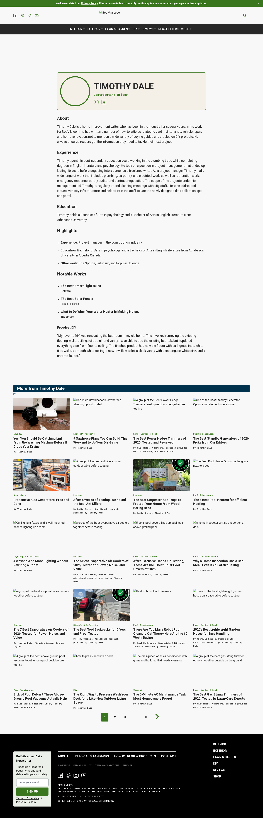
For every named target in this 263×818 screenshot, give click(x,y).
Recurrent (71, 796)
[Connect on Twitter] (103, 102)
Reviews (148, 29)
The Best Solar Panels (77, 299)
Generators (19, 495)
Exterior (93, 29)
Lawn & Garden (116, 29)
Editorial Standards (91, 756)
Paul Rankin (144, 643)
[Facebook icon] (60, 775)
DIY (135, 29)
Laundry (17, 434)
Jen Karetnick (161, 643)
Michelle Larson (86, 574)
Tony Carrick (84, 638)
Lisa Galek (23, 703)
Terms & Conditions (107, 765)
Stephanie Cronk (41, 703)
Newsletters (168, 29)
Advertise (64, 765)
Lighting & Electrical (26, 556)
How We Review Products (135, 756)
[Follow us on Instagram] (30, 15)
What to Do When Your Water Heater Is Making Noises (100, 311)
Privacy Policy (89, 3)
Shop (217, 776)
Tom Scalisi (144, 574)
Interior (75, 29)
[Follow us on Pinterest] (23, 15)
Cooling (137, 690)
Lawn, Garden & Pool (145, 434)
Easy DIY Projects (84, 434)
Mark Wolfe (143, 447)
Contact (168, 756)
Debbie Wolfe (225, 638)
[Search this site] (245, 15)
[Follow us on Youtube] (37, 15)
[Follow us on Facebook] (15, 15)
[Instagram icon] (76, 775)
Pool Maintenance (203, 495)
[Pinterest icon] (68, 775)
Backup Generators (204, 434)
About (63, 756)
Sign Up (32, 791)
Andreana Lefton (164, 451)
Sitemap (128, 765)
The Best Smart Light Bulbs (81, 286)
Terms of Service (27, 798)
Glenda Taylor (106, 574)
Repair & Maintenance (205, 556)
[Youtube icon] (83, 775)
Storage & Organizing (85, 625)
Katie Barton (84, 509)
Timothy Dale (24, 451)
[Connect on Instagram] (96, 102)
